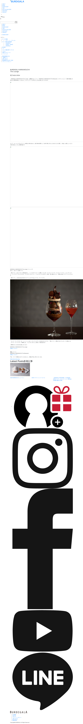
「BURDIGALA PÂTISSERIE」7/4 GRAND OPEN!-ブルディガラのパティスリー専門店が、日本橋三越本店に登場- (62, 379)
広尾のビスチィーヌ (6, 52)
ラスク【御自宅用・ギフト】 (8, 49)
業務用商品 (14, 720)
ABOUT (3, 4)
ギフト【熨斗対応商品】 (7, 41)
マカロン (4, 51)
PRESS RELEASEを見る (15, 359)
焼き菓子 (4, 47)
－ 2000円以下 (8, 43)
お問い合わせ (5, 58)
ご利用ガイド (5, 57)
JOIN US (14, 716)
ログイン (2, 37)
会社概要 (14, 714)
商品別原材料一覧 (5, 56)
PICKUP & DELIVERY (6, 29)
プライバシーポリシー (6, 61)
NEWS (3, 5)
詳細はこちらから (13, 348)
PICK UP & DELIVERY (6, 9)
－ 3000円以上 (8, 45)
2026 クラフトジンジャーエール (38, 377)
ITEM (3, 8)
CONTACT (4, 12)
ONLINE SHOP (5, 6)
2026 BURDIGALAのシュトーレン (17, 377)
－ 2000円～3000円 (9, 44)
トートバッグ (5, 54)
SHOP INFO (4, 10)
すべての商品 (5, 39)
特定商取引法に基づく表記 (7, 60)
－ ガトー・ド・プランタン (10, 40)
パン (3, 48)
